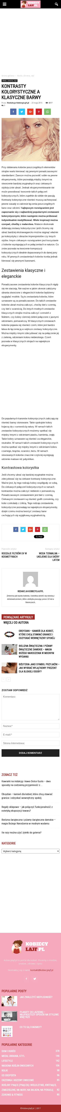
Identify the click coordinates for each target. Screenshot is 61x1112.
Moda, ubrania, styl (10, 81)
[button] (56, 4)
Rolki (5, 1070)
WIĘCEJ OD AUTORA (16, 622)
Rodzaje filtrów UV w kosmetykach (14, 555)
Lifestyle (7, 1060)
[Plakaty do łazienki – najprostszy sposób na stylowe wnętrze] (9, 1016)
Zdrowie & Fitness (12, 1094)
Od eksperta (9, 1075)
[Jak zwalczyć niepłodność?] (9, 1001)
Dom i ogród (8, 1051)
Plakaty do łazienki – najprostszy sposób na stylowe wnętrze (39, 1015)
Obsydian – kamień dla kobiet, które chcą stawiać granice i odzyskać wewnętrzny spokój (37, 634)
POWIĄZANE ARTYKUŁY (18, 617)
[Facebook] (26, 979)
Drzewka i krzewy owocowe (18, 1080)
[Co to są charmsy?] (7, 1031)
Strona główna (8, 75)
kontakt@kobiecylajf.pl (41, 970)
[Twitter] (35, 979)
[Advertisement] (30, 40)
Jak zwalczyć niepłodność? (36, 997)
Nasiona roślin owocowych (17, 1065)
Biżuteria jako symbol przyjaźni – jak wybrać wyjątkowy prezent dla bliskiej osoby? (39, 668)
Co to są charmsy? (31, 1027)
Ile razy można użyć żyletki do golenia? (21, 832)
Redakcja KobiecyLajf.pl (18, 103)
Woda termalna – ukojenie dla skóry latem (48, 556)
